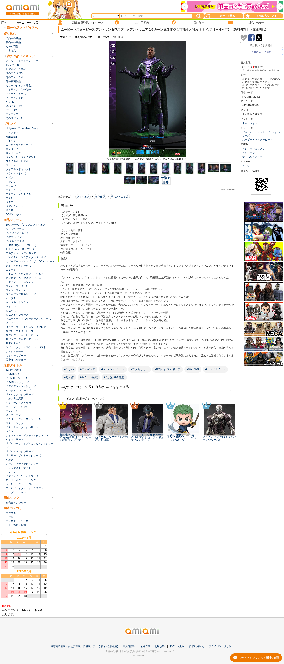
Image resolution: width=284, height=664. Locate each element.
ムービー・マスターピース (257, 139)
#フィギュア (87, 369)
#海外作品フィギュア (167, 369)
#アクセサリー (139, 369)
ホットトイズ (249, 123)
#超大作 (69, 377)
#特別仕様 (193, 369)
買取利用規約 (196, 646)
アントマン (248, 152)
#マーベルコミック (112, 369)
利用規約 (160, 646)
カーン (246, 166)
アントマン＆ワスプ (253, 148)
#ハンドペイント (215, 369)
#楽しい (69, 369)
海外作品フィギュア (21, 56)
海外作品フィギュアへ (22, 27)
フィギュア (83, 196)
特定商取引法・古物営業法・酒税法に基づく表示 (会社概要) (84, 646)
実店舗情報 (129, 646)
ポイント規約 (176, 646)
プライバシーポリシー (221, 646)
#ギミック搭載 (89, 377)
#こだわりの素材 (114, 377)
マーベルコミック (252, 156)
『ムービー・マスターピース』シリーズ (261, 134)
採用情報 (145, 646)
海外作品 (100, 196)
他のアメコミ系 (119, 196)
